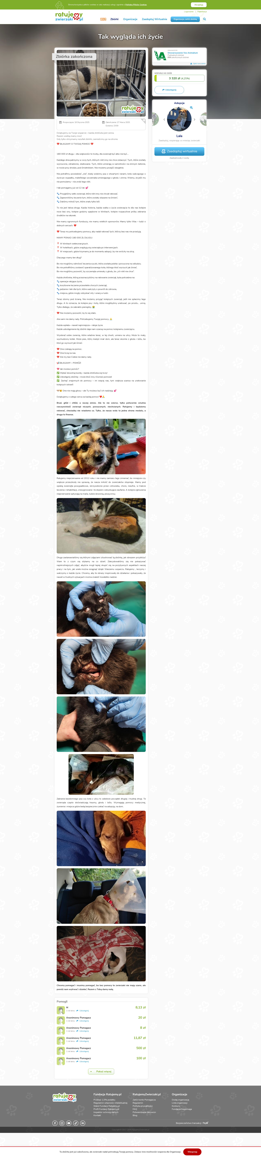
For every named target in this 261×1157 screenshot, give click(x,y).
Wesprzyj (192, 1151)
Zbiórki (114, 19)
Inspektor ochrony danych (106, 1112)
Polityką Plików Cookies (136, 4)
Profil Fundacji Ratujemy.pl (106, 1109)
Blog (135, 1115)
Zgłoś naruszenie (199, 63)
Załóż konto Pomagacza (144, 1099)
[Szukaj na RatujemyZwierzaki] (205, 19)
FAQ (135, 1109)
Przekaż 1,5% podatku (104, 1099)
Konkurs (176, 1106)
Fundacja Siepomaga (182, 1109)
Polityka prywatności (143, 1106)
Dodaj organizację (180, 1099)
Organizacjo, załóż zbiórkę (185, 19)
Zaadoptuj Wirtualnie (154, 19)
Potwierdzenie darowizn (144, 1112)
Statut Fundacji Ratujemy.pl (107, 1106)
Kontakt (97, 1115)
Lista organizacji (179, 1102)
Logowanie (188, 11)
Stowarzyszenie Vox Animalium (183, 52)
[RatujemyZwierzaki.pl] (69, 16)
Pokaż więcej (103, 1071)
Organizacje (130, 19)
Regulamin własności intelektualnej (110, 1102)
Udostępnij (84, 1010)
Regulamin (138, 1102)
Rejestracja (202, 11)
